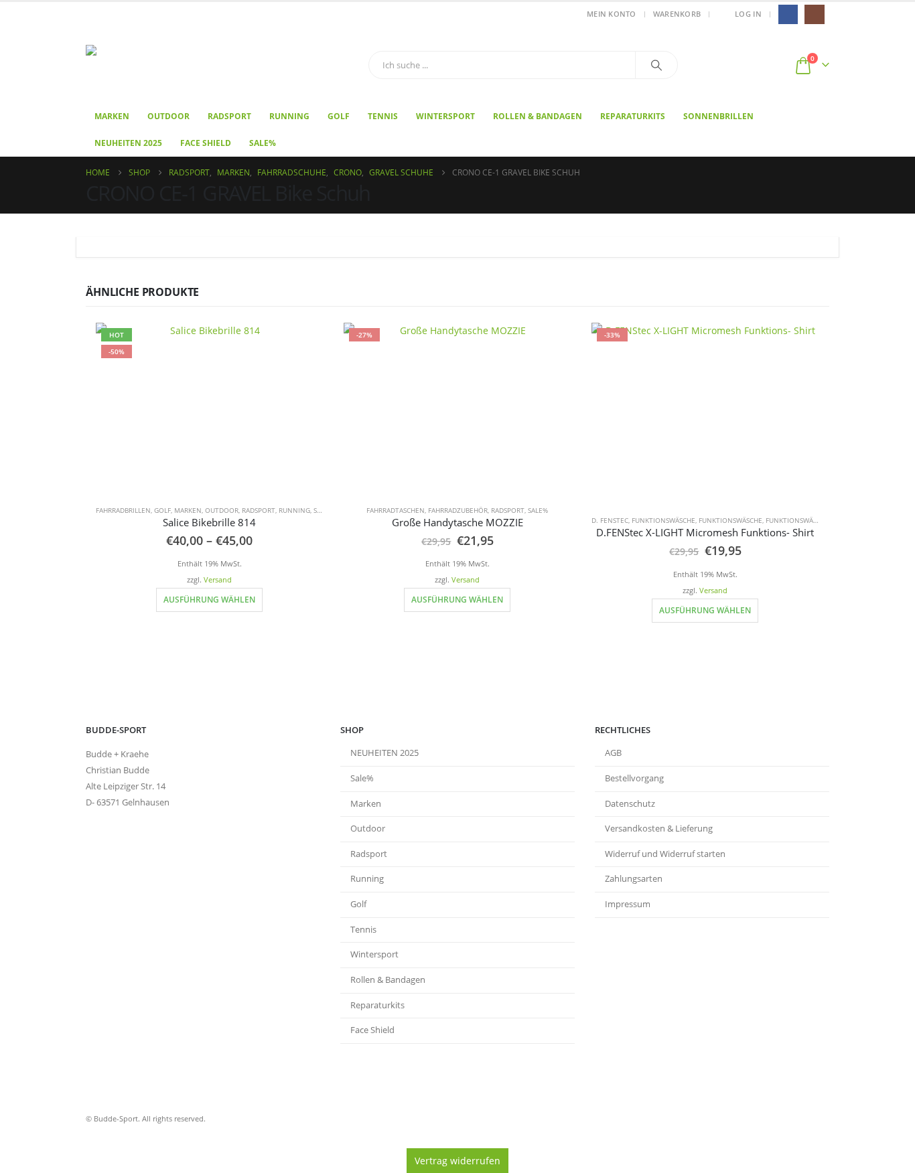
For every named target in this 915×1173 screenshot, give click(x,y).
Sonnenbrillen (718, 116)
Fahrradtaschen (395, 510)
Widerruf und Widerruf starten (665, 854)
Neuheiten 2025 (128, 143)
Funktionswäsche (663, 520)
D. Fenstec (609, 520)
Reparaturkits (632, 116)
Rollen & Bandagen (537, 116)
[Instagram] (814, 14)
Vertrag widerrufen (457, 1160)
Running (289, 116)
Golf (339, 116)
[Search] (656, 65)
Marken (111, 116)
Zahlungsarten (633, 878)
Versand (218, 579)
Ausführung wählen (209, 599)
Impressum (627, 904)
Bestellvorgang (634, 778)
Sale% (262, 143)
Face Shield (205, 143)
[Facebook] (788, 14)
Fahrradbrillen (123, 510)
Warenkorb (677, 14)
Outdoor (168, 116)
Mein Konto (611, 14)
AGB (613, 753)
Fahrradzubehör (458, 510)
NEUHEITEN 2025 (384, 753)
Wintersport (445, 116)
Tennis (383, 116)
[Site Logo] (169, 65)
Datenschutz (630, 803)
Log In (748, 14)
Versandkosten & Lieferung (659, 828)
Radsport (229, 116)
